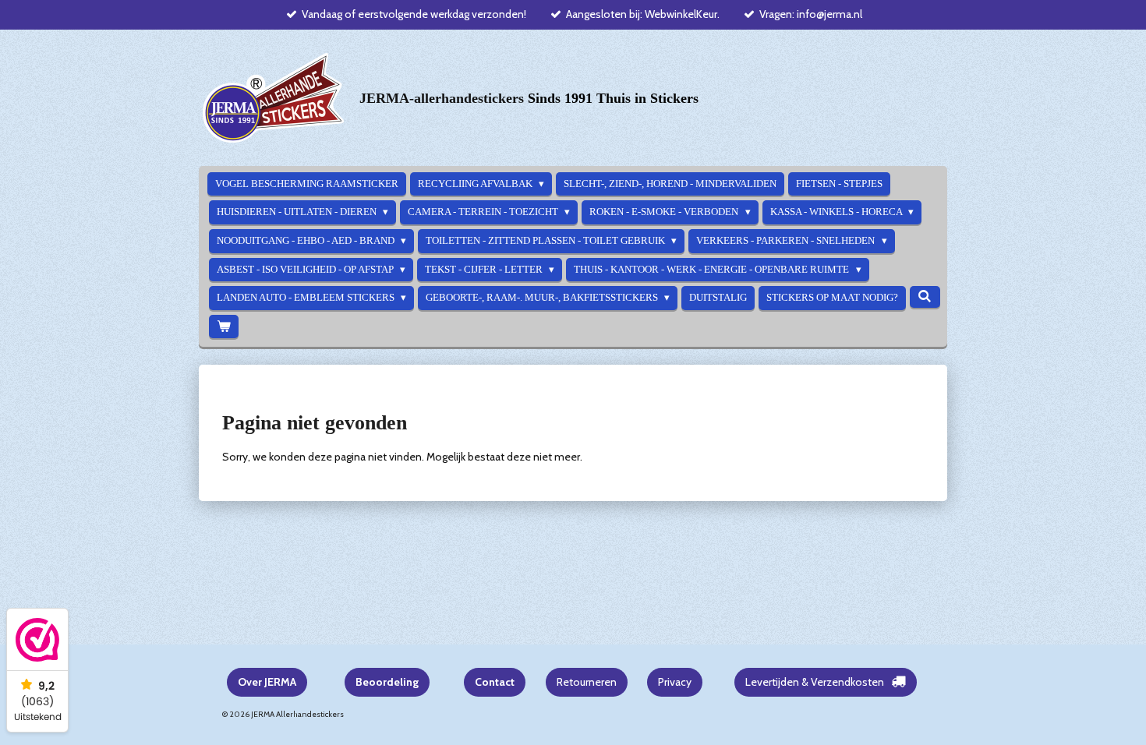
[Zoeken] (924, 297)
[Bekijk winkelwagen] (224, 327)
